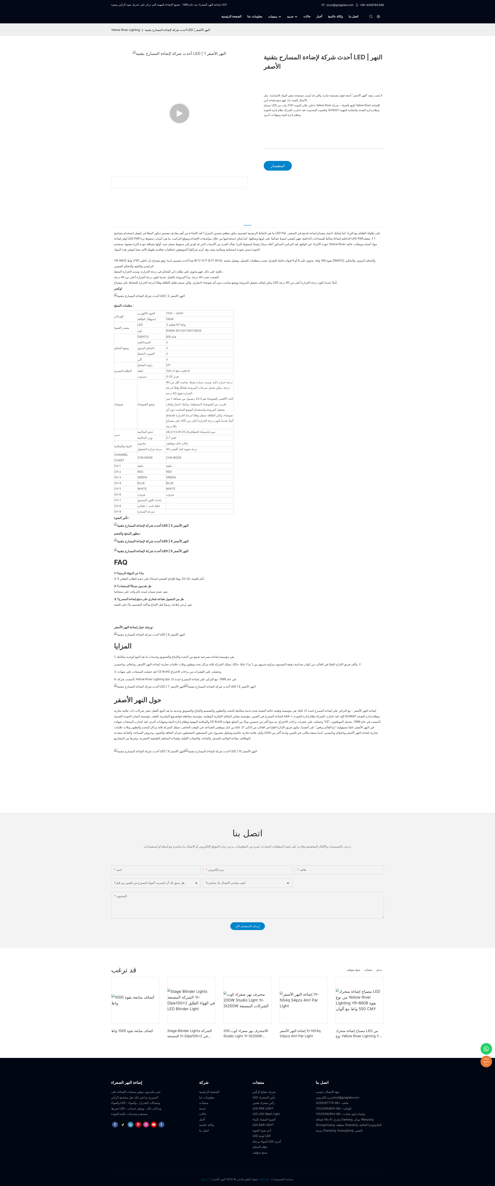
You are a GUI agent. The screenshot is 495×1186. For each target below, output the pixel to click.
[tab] (247, 222)
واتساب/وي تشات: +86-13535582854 (340, 1114)
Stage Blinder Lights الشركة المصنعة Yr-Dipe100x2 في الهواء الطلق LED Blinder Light (190, 1034)
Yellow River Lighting (125, 30)
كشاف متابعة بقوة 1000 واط (132, 1031)
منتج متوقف (353, 969)
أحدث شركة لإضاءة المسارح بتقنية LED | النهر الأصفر (177, 30)
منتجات (368, 969)
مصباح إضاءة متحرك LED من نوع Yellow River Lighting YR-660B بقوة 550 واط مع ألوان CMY (359, 1034)
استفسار (278, 165)
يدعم (379, 969)
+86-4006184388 (371, 5)
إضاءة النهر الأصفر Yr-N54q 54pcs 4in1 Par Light (300, 1033)
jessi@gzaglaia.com (340, 5)
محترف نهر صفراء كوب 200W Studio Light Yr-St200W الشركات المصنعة (245, 1034)
